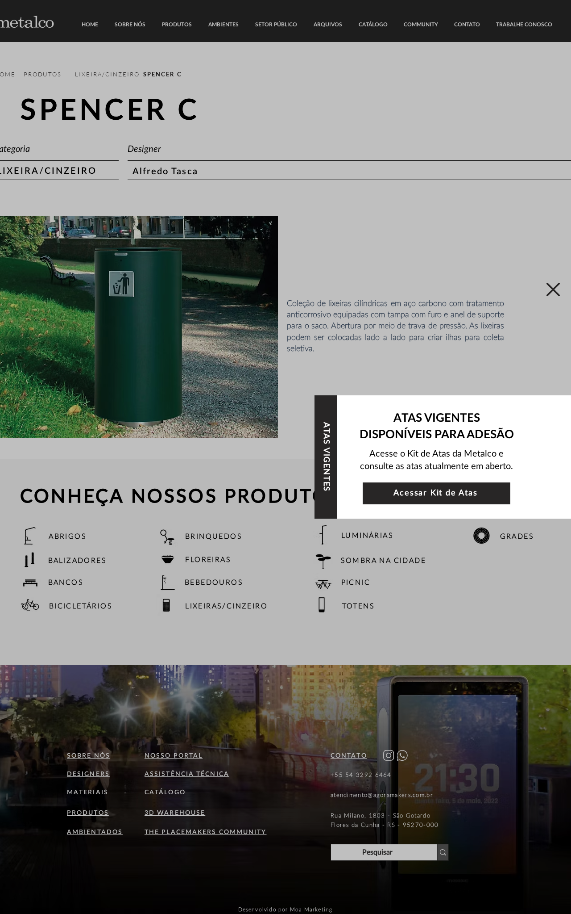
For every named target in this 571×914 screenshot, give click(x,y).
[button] (553, 289)
